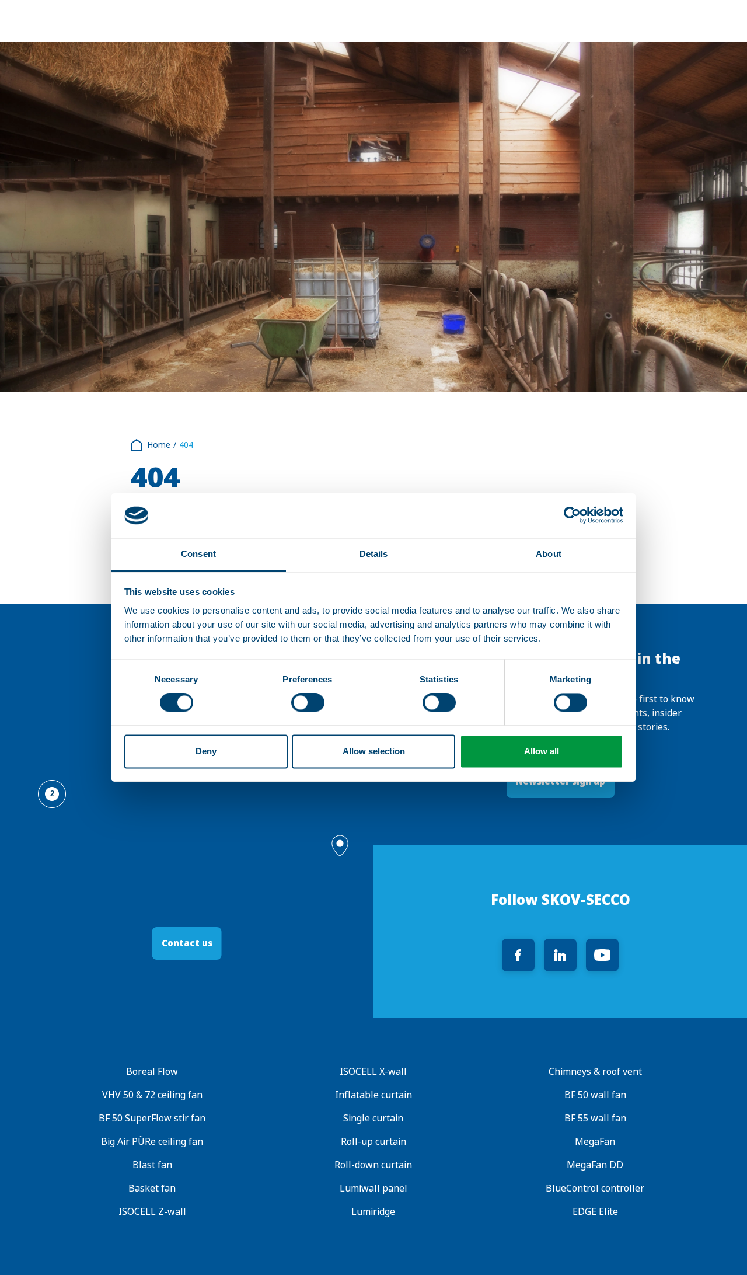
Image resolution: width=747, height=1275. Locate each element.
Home (158, 445)
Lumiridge (373, 1211)
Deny (206, 751)
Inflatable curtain (373, 1095)
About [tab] (548, 554)
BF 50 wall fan (595, 1095)
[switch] (307, 703)
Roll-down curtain (373, 1165)
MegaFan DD (595, 1165)
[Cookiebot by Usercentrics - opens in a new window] (572, 515)
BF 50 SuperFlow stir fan (152, 1118)
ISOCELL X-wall (373, 1071)
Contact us (187, 943)
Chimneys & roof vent (594, 1071)
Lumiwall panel (373, 1188)
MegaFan (595, 1141)
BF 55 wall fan (595, 1118)
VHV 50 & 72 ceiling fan (152, 1095)
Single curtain (373, 1118)
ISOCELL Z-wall (152, 1211)
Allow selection (374, 751)
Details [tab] (373, 554)
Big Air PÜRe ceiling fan (152, 1141)
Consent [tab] (198, 554)
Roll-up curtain (373, 1141)
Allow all (541, 751)
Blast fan (152, 1165)
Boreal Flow (152, 1071)
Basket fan (152, 1188)
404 (186, 445)
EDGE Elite (594, 1211)
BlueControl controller (595, 1188)
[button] (340, 846)
